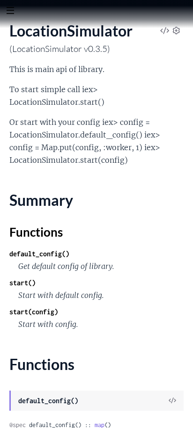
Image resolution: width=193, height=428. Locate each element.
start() (22, 283)
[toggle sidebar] (10, 11)
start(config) (33, 312)
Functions (36, 232)
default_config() (39, 254)
